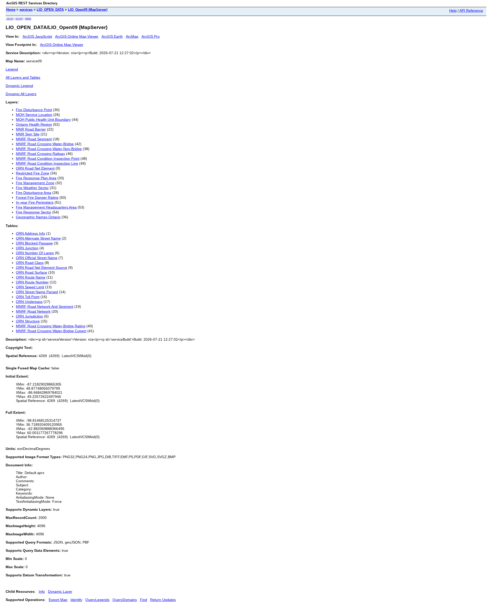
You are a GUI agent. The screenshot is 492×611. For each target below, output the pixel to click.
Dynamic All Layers (21, 94)
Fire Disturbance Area (33, 193)
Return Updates (163, 600)
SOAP (19, 18)
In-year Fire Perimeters (35, 202)
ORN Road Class (30, 263)
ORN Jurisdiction (29, 316)
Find (143, 600)
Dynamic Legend (19, 86)
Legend (12, 69)
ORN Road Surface (31, 272)
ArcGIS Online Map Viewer (76, 36)
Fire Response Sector (33, 212)
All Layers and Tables (23, 77)
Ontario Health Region (34, 124)
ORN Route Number (32, 282)
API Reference (471, 10)
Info (42, 591)
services (26, 10)
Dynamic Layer (60, 591)
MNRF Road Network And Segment (44, 306)
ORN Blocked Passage (34, 243)
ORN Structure (28, 321)
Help (453, 10)
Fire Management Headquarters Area (46, 207)
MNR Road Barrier (31, 129)
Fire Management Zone (35, 183)
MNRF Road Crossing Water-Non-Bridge (49, 149)
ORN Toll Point (27, 297)
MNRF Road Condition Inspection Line (47, 163)
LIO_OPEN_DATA (50, 10)
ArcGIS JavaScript (37, 36)
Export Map (58, 600)
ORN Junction (27, 248)
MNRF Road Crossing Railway (40, 154)
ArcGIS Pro (150, 36)
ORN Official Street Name (36, 258)
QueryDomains (124, 600)
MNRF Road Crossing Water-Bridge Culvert (51, 331)
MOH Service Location (34, 115)
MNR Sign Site (27, 134)
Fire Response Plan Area (36, 178)
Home (10, 10)
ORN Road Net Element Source (41, 267)
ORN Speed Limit (30, 287)
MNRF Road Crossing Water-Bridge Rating (50, 326)
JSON (9, 18)
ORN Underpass (29, 302)
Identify (76, 600)
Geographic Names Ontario (38, 217)
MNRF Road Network (33, 311)
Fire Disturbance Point (34, 110)
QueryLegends (97, 600)
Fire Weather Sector (32, 188)
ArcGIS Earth (112, 36)
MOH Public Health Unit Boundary (43, 119)
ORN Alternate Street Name (38, 238)
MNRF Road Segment (34, 139)
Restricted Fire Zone (32, 173)
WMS (28, 18)
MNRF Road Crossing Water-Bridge (45, 144)
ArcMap (132, 36)
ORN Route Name (30, 277)
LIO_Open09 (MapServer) (87, 10)
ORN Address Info (30, 233)
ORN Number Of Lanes (35, 253)
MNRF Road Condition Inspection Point (47, 158)
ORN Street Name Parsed (37, 292)
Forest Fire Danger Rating (37, 197)
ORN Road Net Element (35, 168)
